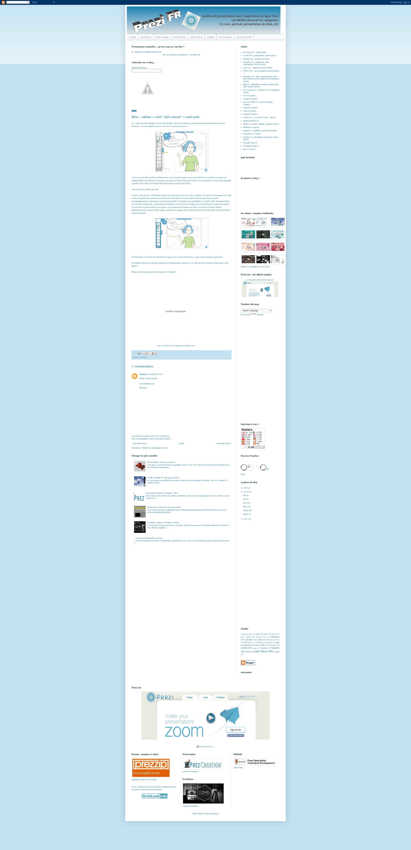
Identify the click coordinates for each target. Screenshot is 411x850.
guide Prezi (146, 36)
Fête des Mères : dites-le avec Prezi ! (161, 462)
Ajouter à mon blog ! (140, 67)
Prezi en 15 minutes (173, 345)
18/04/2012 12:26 (155, 374)
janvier (246, 514)
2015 (246, 487)
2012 (246, 492)
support (246, 130)
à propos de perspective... (179, 54)
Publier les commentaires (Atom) (155, 447)
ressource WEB (249, 102)
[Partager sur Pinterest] (156, 353)
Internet (173, 786)
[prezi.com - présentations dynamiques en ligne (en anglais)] (260, 296)
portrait (246, 114)
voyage (246, 98)
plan (244, 84)
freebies (210, 36)
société (245, 55)
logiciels (246, 137)
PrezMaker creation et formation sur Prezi (163, 522)
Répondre (143, 387)
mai (244, 499)
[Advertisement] (254, 369)
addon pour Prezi (249, 120)
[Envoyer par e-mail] (143, 353)
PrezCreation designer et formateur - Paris (162, 493)
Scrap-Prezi (247, 133)
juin (244, 495)
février (246, 510)
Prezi (195, 54)
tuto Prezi (143, 357)
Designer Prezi (248, 142)
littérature (246, 127)
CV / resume (248, 90)
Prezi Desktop (179, 36)
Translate (260, 314)
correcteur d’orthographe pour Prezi (149, 538)
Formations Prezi (249, 145)
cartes (245, 111)
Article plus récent (139, 443)
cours (245, 67)
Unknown (143, 374)
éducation (246, 62)
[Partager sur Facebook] (153, 353)
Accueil (132, 36)
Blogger (216, 813)
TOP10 (246, 70)
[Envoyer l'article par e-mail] (138, 353)
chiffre (245, 124)
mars (245, 506)
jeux (244, 149)
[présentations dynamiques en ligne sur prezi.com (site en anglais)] (205, 738)
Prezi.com (190, 345)
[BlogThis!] (147, 353)
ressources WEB (244, 36)
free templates (225, 36)
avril (245, 502)
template (246, 58)
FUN (245, 95)
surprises (246, 117)
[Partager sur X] (150, 353)
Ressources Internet (139, 789)
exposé (246, 107)
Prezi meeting (162, 36)
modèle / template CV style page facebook (163, 477)
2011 (246, 518)
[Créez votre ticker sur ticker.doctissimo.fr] (206, 746)
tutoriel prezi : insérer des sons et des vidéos (164, 507)
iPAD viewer (196, 36)
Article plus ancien (223, 443)
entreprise (247, 76)
